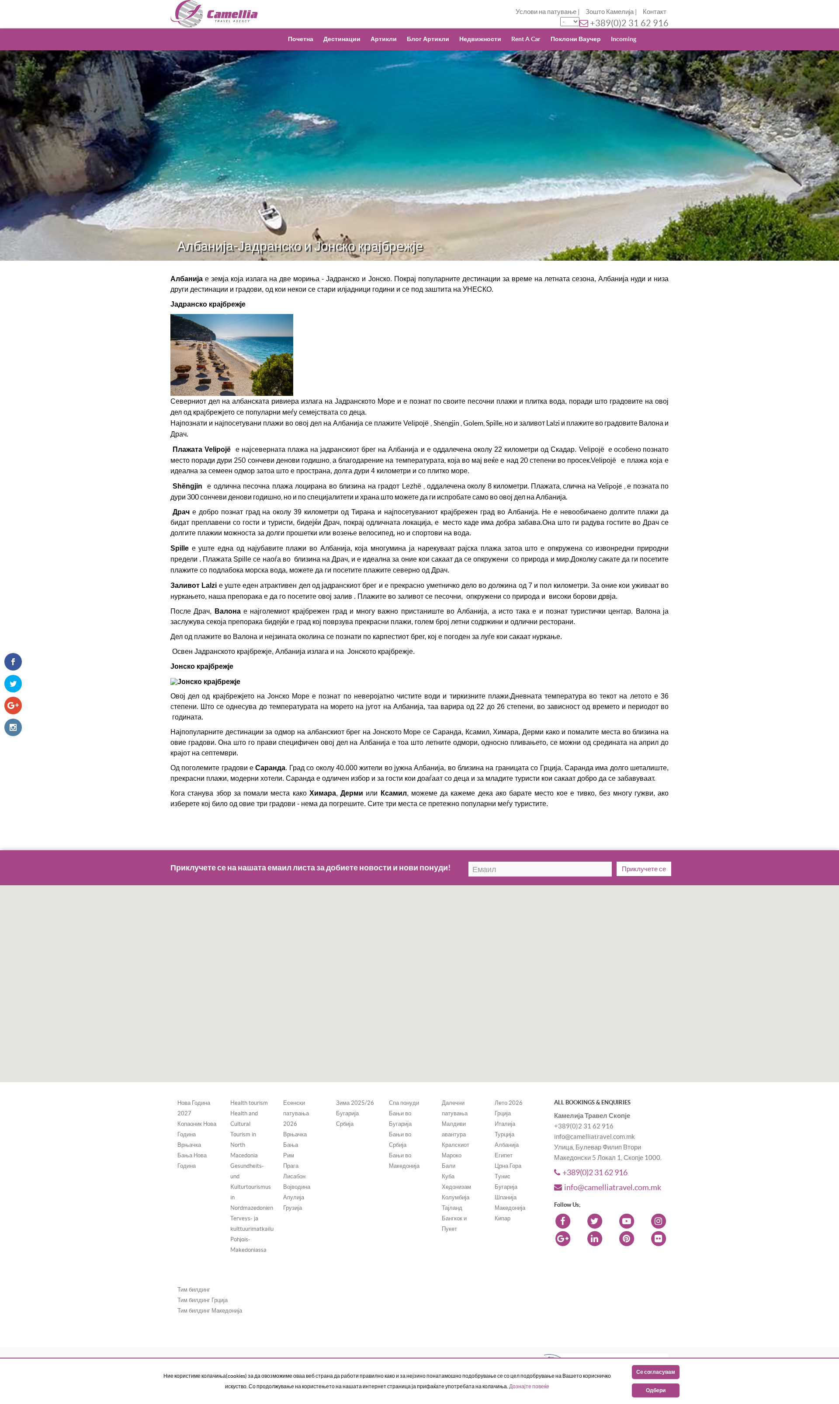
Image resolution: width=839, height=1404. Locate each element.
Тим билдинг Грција (202, 1300)
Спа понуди (404, 1103)
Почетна (300, 38)
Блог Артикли (428, 38)
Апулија (293, 1197)
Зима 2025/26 (355, 1103)
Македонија (510, 1208)
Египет (504, 1155)
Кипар (502, 1218)
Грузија (292, 1208)
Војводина (296, 1187)
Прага (290, 1166)
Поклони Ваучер (576, 38)
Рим (288, 1155)
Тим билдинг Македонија (209, 1310)
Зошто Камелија (610, 11)
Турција (504, 1134)
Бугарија (347, 1113)
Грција (503, 1113)
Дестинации (342, 38)
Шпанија (506, 1197)
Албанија (507, 1145)
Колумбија (455, 1197)
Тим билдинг (193, 1289)
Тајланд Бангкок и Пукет (454, 1218)
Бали (448, 1166)
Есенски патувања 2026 (296, 1113)
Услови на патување (546, 11)
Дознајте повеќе (529, 1386)
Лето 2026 (509, 1103)
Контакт (654, 11)
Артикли (384, 38)
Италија (505, 1124)
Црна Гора (508, 1166)
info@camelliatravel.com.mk (612, 1187)
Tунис (502, 1176)
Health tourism (249, 1103)
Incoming (623, 38)
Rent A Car (526, 38)
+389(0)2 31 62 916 (629, 23)
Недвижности (480, 38)
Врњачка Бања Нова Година (192, 1155)
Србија (345, 1124)
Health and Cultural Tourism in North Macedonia (244, 1134)
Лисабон (294, 1176)
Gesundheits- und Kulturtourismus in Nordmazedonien (251, 1187)
